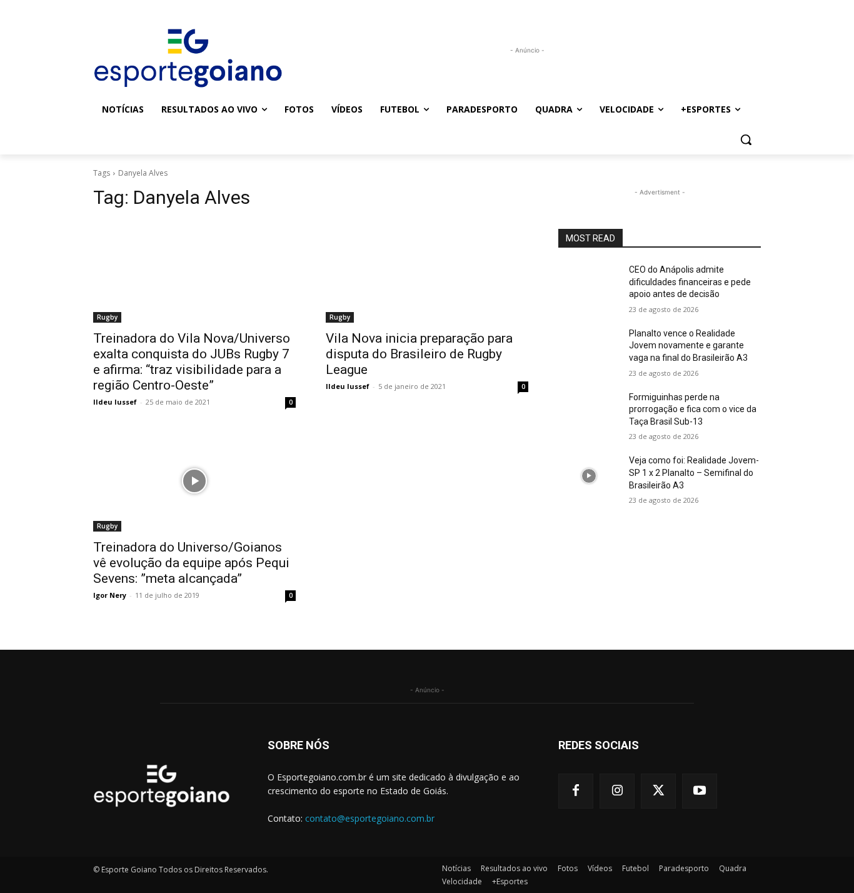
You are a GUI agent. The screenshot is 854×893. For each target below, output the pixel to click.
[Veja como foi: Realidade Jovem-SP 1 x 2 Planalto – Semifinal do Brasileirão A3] (588, 476)
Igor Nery (109, 595)
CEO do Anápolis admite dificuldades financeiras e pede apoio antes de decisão (690, 282)
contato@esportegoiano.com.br (370, 818)
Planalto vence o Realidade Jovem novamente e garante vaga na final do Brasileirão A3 (688, 345)
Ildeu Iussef (115, 401)
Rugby (107, 317)
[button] (746, 139)
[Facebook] (575, 791)
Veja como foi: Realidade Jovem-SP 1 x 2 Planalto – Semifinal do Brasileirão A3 (694, 472)
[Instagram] (617, 791)
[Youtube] (699, 791)
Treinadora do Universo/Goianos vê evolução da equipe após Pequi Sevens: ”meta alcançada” (191, 563)
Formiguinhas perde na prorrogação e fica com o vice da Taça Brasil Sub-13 (692, 409)
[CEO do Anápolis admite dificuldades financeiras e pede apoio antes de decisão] (588, 285)
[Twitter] (658, 791)
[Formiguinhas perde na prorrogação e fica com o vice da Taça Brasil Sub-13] (588, 412)
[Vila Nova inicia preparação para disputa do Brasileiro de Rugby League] (427, 272)
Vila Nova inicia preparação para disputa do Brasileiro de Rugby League (419, 354)
